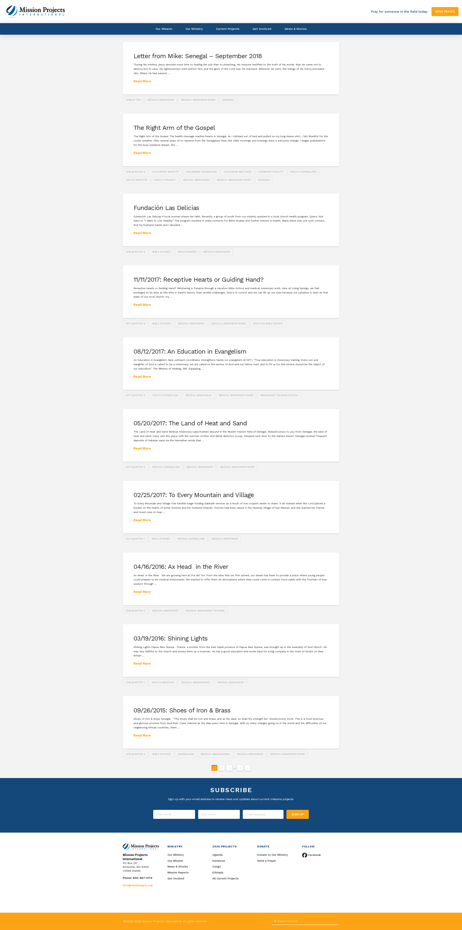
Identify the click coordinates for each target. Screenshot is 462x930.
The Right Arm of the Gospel (174, 128)
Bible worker (187, 251)
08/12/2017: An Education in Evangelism (190, 351)
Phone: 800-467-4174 (137, 878)
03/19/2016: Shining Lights (171, 638)
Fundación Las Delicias (166, 208)
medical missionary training (205, 610)
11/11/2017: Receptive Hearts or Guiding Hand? (198, 279)
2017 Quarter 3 (135, 395)
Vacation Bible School (268, 323)
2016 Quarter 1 (135, 682)
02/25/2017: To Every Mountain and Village (194, 495)
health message (163, 682)
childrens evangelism (201, 171)
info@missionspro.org (137, 885)
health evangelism (303, 171)
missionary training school (279, 395)
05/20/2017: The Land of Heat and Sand (190, 423)
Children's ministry (165, 171)
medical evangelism (165, 467)
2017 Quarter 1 (135, 538)
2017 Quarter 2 (135, 467)
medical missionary (161, 99)
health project (165, 180)
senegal (228, 99)
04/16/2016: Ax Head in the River (181, 566)
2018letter (133, 99)
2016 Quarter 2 (135, 610)
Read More (142, 81)
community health (271, 171)
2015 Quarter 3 (135, 754)
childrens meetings (237, 171)
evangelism (185, 754)
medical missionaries (195, 682)
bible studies (161, 251)
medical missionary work (198, 99)
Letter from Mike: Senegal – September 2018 (198, 56)
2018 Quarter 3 (135, 171)
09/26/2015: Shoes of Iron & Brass (182, 710)
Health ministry (136, 180)
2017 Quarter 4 (135, 323)
